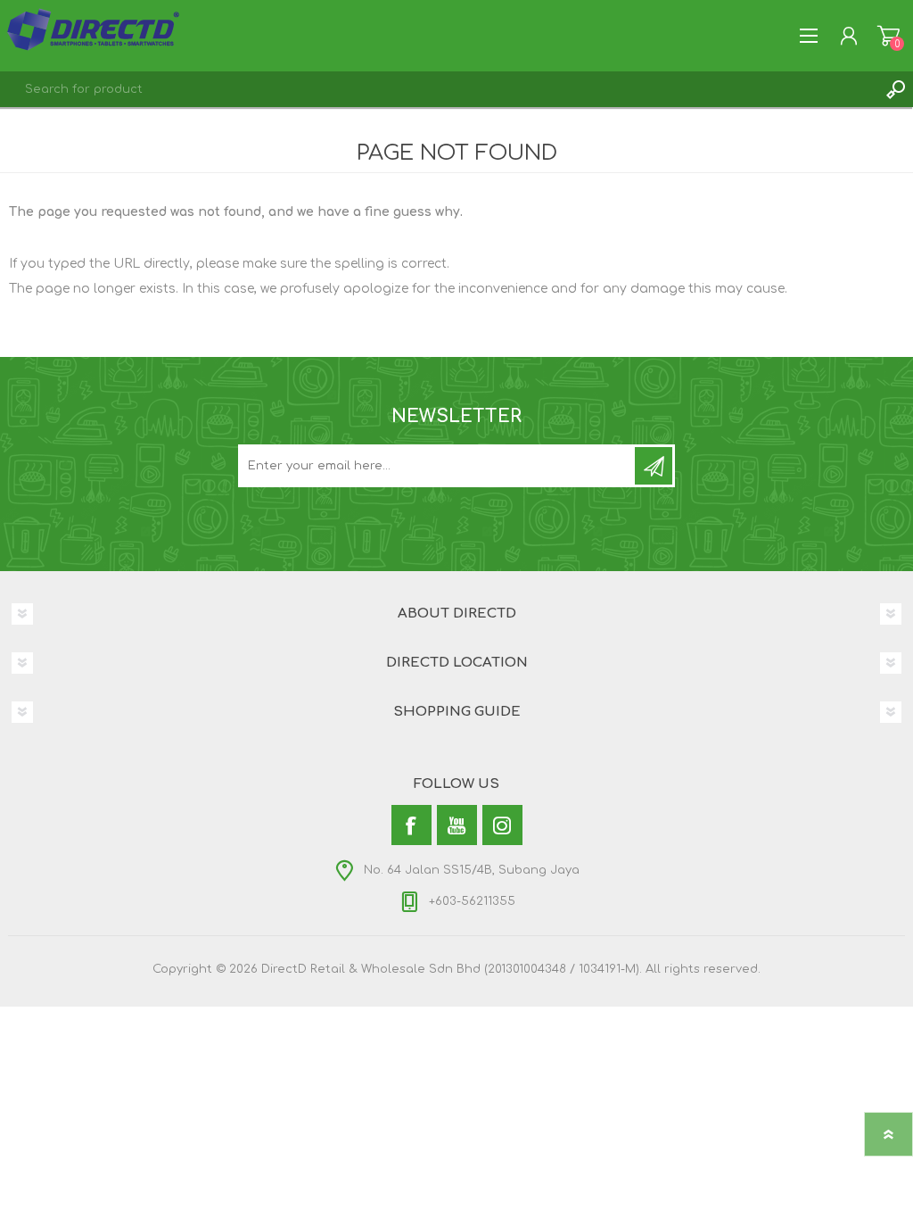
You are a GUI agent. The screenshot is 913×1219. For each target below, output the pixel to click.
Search (895, 89)
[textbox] (439, 89)
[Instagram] (502, 825)
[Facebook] (411, 825)
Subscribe (653, 466)
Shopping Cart (888, 35)
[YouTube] (457, 825)
